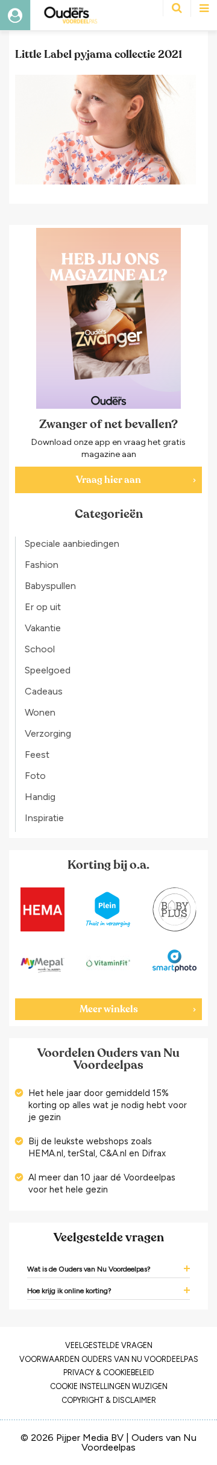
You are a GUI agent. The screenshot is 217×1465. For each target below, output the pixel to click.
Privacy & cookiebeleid (108, 1372)
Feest (37, 754)
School (40, 649)
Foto (35, 775)
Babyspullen (50, 585)
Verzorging (48, 733)
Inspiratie (44, 818)
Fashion (41, 564)
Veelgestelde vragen (109, 1345)
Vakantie (43, 628)
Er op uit (43, 607)
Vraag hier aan (108, 480)
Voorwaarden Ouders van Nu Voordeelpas (108, 1359)
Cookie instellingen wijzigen (109, 1386)
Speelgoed (48, 670)
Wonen (40, 712)
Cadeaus (44, 691)
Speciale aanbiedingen (72, 543)
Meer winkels (109, 1009)
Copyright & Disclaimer (108, 1400)
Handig (40, 796)
